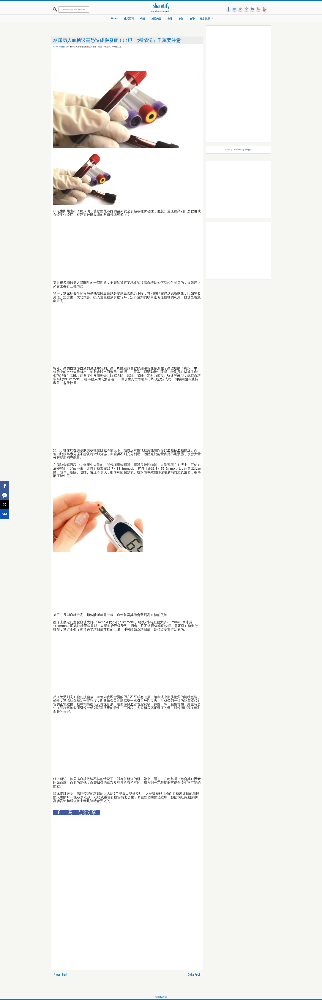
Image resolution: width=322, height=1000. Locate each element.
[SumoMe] (4, 514)
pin (246, 9)
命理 (170, 18)
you (264, 9)
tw (234, 9)
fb (228, 9)
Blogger (248, 149)
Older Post (194, 975)
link (252, 9)
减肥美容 (156, 18)
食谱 (192, 18)
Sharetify (161, 6)
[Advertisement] (121, 59)
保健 (142, 18)
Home (114, 18)
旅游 (181, 18)
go (240, 9)
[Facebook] (4, 486)
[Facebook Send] (4, 495)
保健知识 (64, 47)
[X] (4, 504)
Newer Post (60, 975)
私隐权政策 (161, 997)
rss (258, 9)
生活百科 (129, 18)
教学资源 (205, 18)
